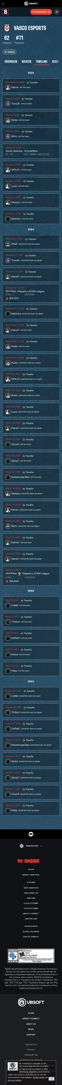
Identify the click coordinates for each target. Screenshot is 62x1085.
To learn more (39, 1077)
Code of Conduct (31, 937)
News (31, 1029)
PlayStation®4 (31, 908)
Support (31, 1035)
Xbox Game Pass (31, 888)
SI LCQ (9, 154)
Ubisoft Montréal (31, 875)
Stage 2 (10, 295)
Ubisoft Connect (31, 1019)
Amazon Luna (31, 919)
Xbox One (31, 898)
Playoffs (30, 577)
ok (51, 1079)
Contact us (31, 1044)
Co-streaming (39, 11)
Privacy (31, 1049)
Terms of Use (31, 1055)
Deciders (29, 295)
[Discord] (31, 834)
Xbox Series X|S (31, 893)
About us (31, 1024)
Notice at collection (31, 1060)
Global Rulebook (31, 932)
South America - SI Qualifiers (22, 151)
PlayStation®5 (31, 903)
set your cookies (14, 1080)
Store (31, 1013)
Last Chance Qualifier (36, 154)
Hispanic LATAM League (30, 291)
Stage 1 (10, 577)
